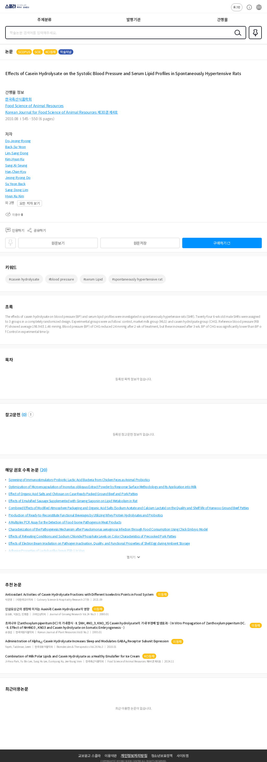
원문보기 (58, 243)
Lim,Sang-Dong (16, 152)
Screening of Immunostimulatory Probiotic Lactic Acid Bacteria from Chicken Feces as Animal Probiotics (79, 479)
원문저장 (140, 243)
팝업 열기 (31, 414)
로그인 (236, 7)
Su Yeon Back (15, 183)
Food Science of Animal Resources (34, 105)
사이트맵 (183, 755)
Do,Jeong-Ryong (18, 140)
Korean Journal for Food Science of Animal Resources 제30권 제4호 (61, 112)
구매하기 (220, 243)
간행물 (222, 19)
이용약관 (111, 755)
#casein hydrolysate (24, 279)
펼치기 (131, 557)
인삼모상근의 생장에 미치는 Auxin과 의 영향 (47, 609)
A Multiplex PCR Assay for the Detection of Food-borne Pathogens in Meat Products (65, 522)
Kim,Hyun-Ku (14, 158)
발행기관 (133, 19)
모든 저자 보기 (30, 203)
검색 (236, 36)
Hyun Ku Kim (14, 195)
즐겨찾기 (254, 38)
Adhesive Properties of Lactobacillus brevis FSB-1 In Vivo (47, 550)
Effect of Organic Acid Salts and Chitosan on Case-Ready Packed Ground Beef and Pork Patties (73, 493)
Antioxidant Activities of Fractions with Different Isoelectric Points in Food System (79, 594)
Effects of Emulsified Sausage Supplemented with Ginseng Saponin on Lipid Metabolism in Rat (73, 500)
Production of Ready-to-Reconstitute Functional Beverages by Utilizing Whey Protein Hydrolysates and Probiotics (86, 515)
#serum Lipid (93, 279)
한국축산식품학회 (18, 99)
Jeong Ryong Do (18, 177)
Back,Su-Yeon (15, 146)
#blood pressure (61, 279)
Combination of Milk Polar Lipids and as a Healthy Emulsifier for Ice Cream (72, 656)
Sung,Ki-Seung (16, 165)
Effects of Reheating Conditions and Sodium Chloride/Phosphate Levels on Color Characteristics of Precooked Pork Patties (92, 536)
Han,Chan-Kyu (15, 171)
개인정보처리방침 (134, 755)
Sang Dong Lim (16, 189)
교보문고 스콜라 (89, 755)
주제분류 (44, 19)
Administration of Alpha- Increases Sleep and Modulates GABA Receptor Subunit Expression (87, 641)
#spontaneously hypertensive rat (137, 279)
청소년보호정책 (162, 755)
